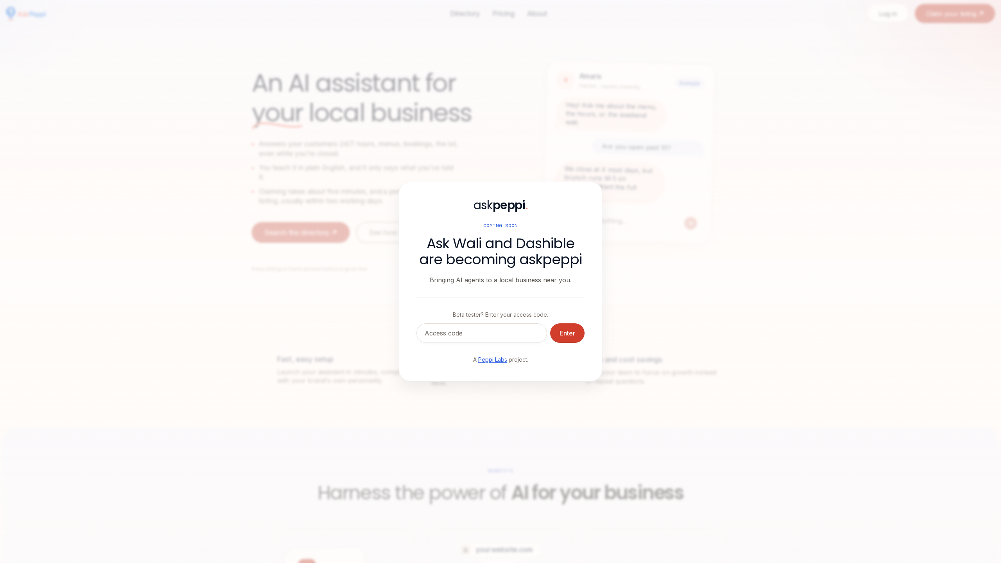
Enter (567, 333)
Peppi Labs (492, 359)
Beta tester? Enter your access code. (500, 314)
